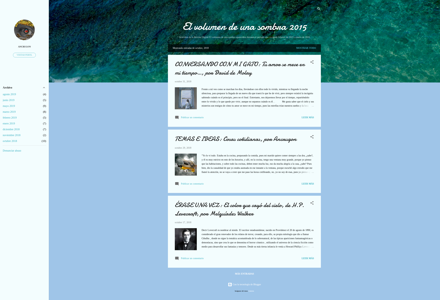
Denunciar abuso (12, 150)
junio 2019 (8, 100)
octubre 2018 (10, 141)
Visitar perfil (24, 55)
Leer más (308, 117)
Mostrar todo (306, 48)
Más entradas (244, 274)
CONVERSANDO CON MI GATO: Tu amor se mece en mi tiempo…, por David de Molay (240, 68)
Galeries (251, 291)
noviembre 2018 (11, 135)
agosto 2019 (9, 94)
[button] (312, 62)
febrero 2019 (10, 117)
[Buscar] (319, 9)
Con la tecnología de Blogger (246, 284)
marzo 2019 (9, 111)
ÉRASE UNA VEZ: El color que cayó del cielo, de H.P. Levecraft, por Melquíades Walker (239, 209)
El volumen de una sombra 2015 (244, 26)
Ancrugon (24, 47)
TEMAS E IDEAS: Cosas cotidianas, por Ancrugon (235, 139)
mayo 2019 (9, 105)
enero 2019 (9, 123)
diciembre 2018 (11, 129)
